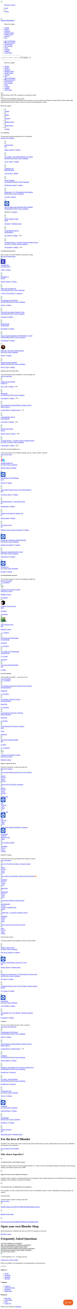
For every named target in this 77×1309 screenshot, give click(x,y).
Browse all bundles (6, 581)
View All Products (10, 41)
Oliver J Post (4, 367)
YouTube (7, 1278)
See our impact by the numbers (10, 1148)
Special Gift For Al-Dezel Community (12, 784)
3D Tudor (4, 979)
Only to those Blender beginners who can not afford (16, 772)
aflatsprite (7, 224)
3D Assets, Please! (6, 494)
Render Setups (16, 410)
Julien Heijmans (5, 1111)
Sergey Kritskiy (5, 1060)
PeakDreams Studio (10, 185)
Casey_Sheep (9, 161)
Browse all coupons (6, 769)
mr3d (2, 928)
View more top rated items (8, 1027)
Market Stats (8, 1291)
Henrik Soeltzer (5, 967)
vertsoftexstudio (5, 904)
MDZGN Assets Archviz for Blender (12, 530)
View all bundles (6, 679)
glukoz (3, 305)
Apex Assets (8, 173)
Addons (18, 150)
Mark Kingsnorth (6, 1134)
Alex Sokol (8, 235)
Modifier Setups (17, 224)
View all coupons (6, 860)
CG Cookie (4, 656)
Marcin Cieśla (5, 433)
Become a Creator (10, 5)
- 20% (20, 235)
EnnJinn (3, 572)
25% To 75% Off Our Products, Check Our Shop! (16, 864)
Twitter (7, 1273)
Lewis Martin (5, 1006)
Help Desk (8, 1298)
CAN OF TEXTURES (8, 293)
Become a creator (6, 1234)
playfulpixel (4, 834)
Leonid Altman (5, 410)
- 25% (20, 247)
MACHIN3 (4, 329)
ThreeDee (4, 611)
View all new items (6, 454)
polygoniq (4, 317)
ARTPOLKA (5, 557)
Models (16, 173)
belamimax (4, 879)
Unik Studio (8, 247)
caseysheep (4, 846)
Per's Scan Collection (7, 952)
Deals (6, 48)
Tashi (2, 731)
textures (3, 776)
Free (6, 38)
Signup (7, 11)
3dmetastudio (5, 506)
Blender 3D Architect (7, 545)
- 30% (17, 433)
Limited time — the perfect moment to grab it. (14, 912)
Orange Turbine (5, 281)
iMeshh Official (5, 468)
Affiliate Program (10, 1288)
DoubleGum (4, 1072)
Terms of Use (5, 1260)
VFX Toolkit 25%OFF (7, 842)
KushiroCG (4, 1122)
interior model (5, 518)
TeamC (3, 355)
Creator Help (8, 1300)
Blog (6, 1302)
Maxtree (3, 483)
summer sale (4, 796)
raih (2, 803)
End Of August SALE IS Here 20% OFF (13, 925)
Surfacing (19, 293)
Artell (2, 270)
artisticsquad (4, 892)
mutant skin (4, 888)
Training (14, 212)
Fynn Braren (4, 340)
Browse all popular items (8, 256)
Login (6, 8)
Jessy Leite (4, 386)
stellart (3, 867)
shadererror (4, 916)
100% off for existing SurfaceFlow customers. (14, 827)
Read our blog (5, 1201)
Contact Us (8, 1303)
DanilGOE (4, 691)
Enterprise (8, 1289)
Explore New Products (7, 138)
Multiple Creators (6, 594)
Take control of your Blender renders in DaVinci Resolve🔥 (19, 876)
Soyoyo (3, 1096)
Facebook (7, 1275)
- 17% (22, 410)
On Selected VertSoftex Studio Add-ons (12, 900)
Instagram (7, 1277)
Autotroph (18, 1306)
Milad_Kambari (9, 150)
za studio (3, 670)
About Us (7, 1286)
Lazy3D (7, 197)
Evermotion (4, 1018)
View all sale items (6, 376)
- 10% (16, 386)
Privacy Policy (14, 1260)
